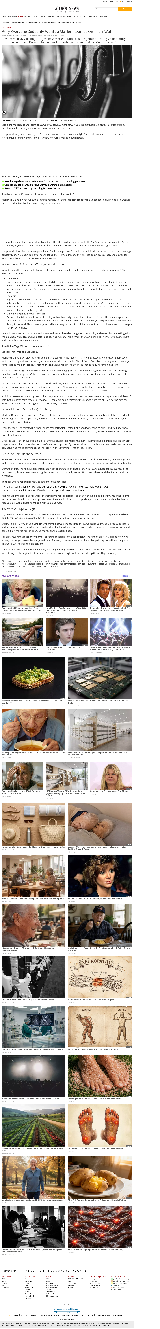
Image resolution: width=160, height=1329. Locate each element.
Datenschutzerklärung (50, 1315)
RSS (122, 2)
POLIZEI (83, 16)
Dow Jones (5, 1287)
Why (3, 27)
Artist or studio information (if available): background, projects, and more (45, 490)
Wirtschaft (28, 1281)
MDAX (4, 1281)
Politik (27, 1283)
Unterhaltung (29, 1294)
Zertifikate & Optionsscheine (51, 1293)
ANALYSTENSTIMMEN (22, 19)
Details (95, 1325)
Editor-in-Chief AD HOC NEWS (56, 35)
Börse (28, 22)
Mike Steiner (117, 1315)
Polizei (27, 1292)
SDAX (4, 1285)
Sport (26, 1285)
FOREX (48, 1281)
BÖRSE (20, 16)
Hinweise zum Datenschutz (72, 1315)
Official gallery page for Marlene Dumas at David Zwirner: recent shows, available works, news (57, 486)
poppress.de (94, 1287)
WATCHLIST (129, 2)
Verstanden (102, 1325)
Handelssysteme (52, 1285)
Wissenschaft (29, 1287)
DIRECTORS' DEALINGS (47, 19)
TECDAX (4, 1283)
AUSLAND (75, 16)
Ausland (27, 1290)
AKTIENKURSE (12, 16)
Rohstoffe (49, 1283)
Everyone (9, 27)
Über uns (89, 1315)
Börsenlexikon (10, 1271)
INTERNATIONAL (92, 16)
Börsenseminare (52, 1296)
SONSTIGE (103, 16)
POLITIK (37, 16)
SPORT (43, 16)
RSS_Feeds (71, 1285)
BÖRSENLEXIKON (113, 2)
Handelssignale (51, 1287)
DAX (3, 1279)
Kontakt (71, 1287)
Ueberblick (35, 22)
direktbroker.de (95, 1285)
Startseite (20, 22)
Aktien (48, 1290)
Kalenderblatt (29, 1298)
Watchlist (71, 1281)
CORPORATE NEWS (34, 19)
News (16, 1315)
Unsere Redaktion (103, 1315)
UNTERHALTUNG (53, 16)
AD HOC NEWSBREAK (75, 1279)
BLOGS (105, 2)
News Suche (123, 9)
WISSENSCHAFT (65, 16)
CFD (47, 1279)
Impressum (34, 1315)
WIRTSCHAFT (28, 16)
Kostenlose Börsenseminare (95, 1282)
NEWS (4, 16)
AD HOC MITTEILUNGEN (8, 19)
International (29, 1296)
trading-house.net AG (97, 1279)
